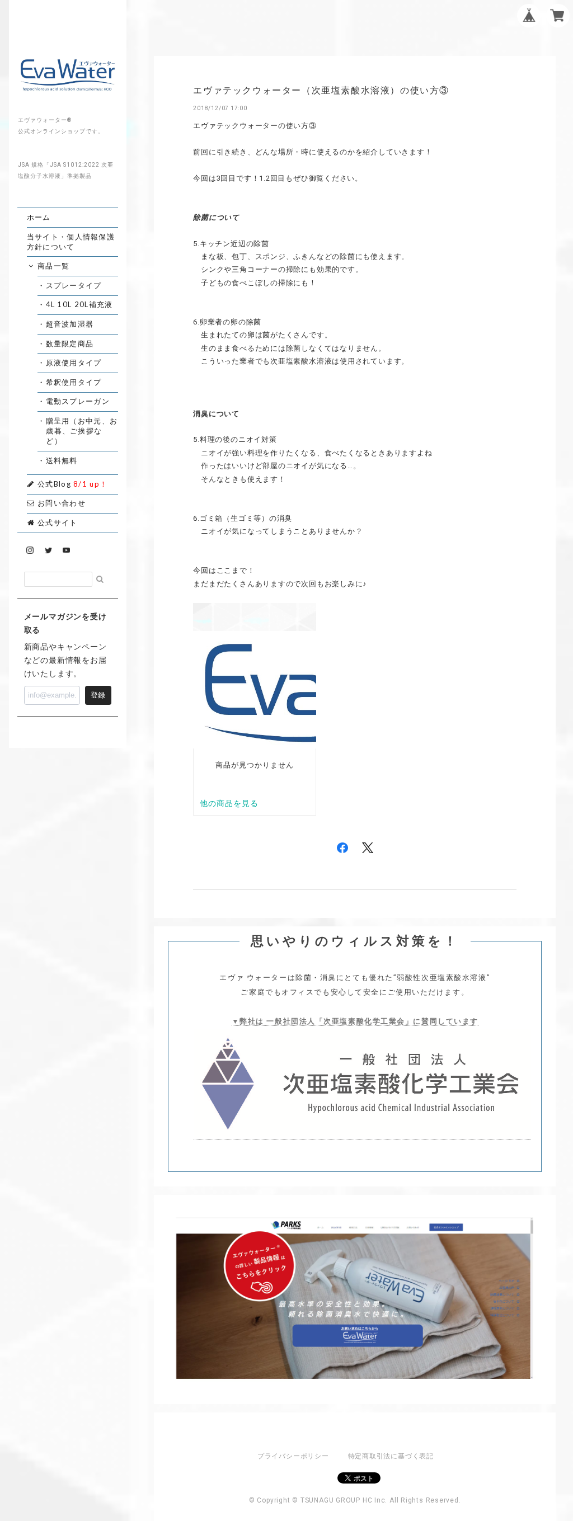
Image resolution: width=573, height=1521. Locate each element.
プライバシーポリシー (293, 1456)
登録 (98, 695)
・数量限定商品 (69, 343)
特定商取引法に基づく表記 (391, 1456)
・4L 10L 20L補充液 (79, 304)
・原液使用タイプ (73, 362)
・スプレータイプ (73, 285)
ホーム (39, 217)
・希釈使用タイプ (73, 382)
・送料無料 (62, 460)
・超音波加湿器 (69, 323)
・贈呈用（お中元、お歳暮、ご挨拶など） (82, 430)
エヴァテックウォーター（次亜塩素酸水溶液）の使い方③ (321, 90)
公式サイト (56, 522)
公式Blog (71, 483)
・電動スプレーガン (78, 401)
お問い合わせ (60, 502)
